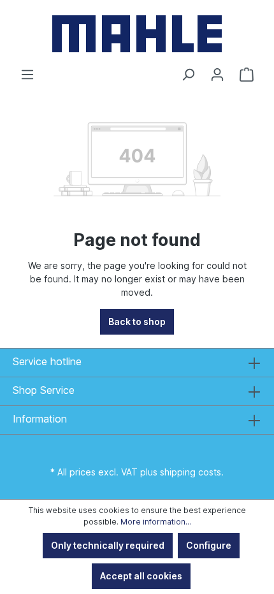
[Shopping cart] (246, 74)
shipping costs (190, 472)
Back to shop (137, 321)
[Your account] (217, 74)
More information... (155, 521)
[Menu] (27, 74)
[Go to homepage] (137, 33)
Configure (208, 545)
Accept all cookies (141, 575)
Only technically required (107, 545)
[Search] (188, 74)
